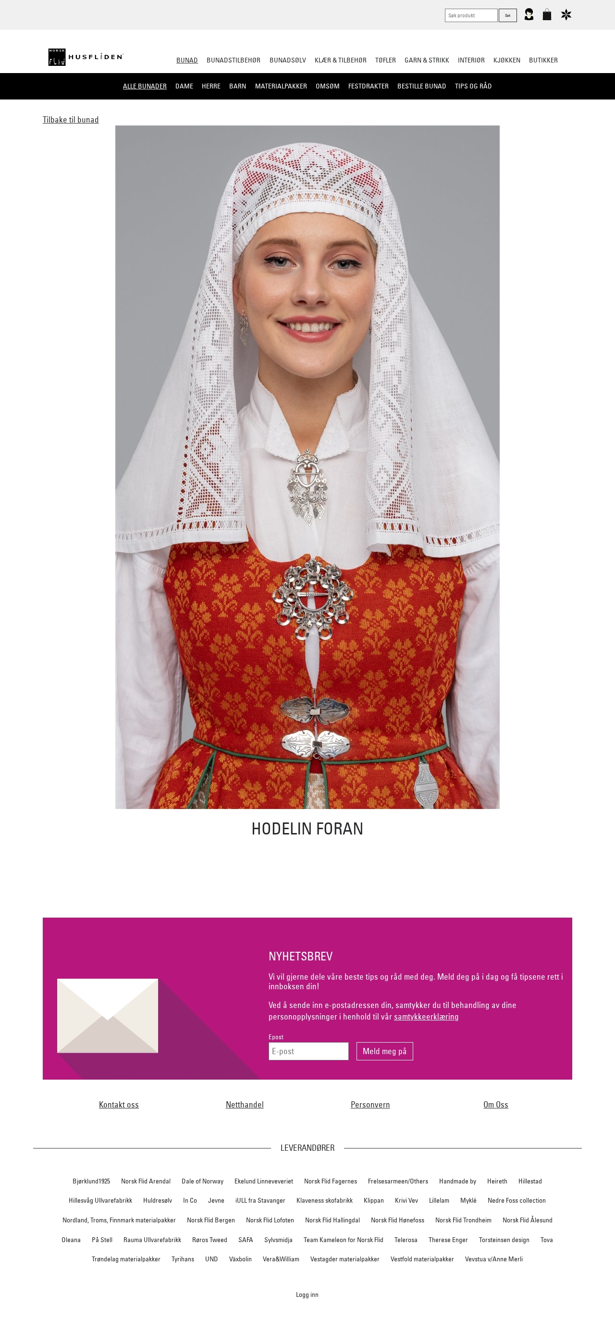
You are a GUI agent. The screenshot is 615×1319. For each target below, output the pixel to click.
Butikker (543, 60)
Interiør (471, 60)
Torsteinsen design (504, 1239)
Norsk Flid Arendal (146, 1181)
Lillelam (439, 1200)
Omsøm (328, 86)
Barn (237, 86)
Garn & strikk (427, 60)
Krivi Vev (406, 1200)
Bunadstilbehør (233, 60)
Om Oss (495, 1104)
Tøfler (385, 60)
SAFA (245, 1239)
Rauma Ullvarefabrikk (152, 1239)
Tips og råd (473, 86)
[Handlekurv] (547, 18)
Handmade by (457, 1181)
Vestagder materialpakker (345, 1259)
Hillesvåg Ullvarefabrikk (100, 1200)
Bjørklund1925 (91, 1181)
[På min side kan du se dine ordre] (529, 18)
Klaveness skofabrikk (324, 1200)
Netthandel (245, 1104)
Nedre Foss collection (517, 1200)
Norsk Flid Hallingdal (332, 1220)
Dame (184, 86)
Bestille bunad (421, 86)
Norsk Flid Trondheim (463, 1220)
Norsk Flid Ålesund (528, 1220)
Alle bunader (145, 86)
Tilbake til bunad (71, 119)
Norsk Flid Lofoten (270, 1220)
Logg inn (307, 1294)
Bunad (187, 60)
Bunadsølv (288, 60)
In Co (190, 1200)
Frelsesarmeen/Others (398, 1181)
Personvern (370, 1104)
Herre (211, 86)
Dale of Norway (202, 1181)
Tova (547, 1239)
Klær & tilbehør (341, 60)
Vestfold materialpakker (422, 1259)
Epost (276, 1037)
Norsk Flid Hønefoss (397, 1220)
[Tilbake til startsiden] (86, 57)
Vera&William (281, 1259)
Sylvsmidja (278, 1239)
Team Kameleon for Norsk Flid (343, 1239)
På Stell (102, 1239)
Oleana (71, 1239)
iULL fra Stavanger (260, 1200)
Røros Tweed (209, 1239)
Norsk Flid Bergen (211, 1220)
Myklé (468, 1200)
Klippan (374, 1200)
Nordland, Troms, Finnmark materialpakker (119, 1220)
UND (211, 1259)
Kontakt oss (119, 1104)
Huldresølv (157, 1200)
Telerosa (406, 1239)
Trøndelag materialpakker (126, 1259)
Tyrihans (183, 1259)
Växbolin (240, 1259)
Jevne (216, 1200)
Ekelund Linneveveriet (263, 1181)
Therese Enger (448, 1239)
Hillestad (530, 1181)
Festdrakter (368, 86)
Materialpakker (281, 86)
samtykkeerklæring (426, 1016)
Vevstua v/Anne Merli (494, 1259)
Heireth (497, 1181)
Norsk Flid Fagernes (330, 1181)
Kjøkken (506, 60)
